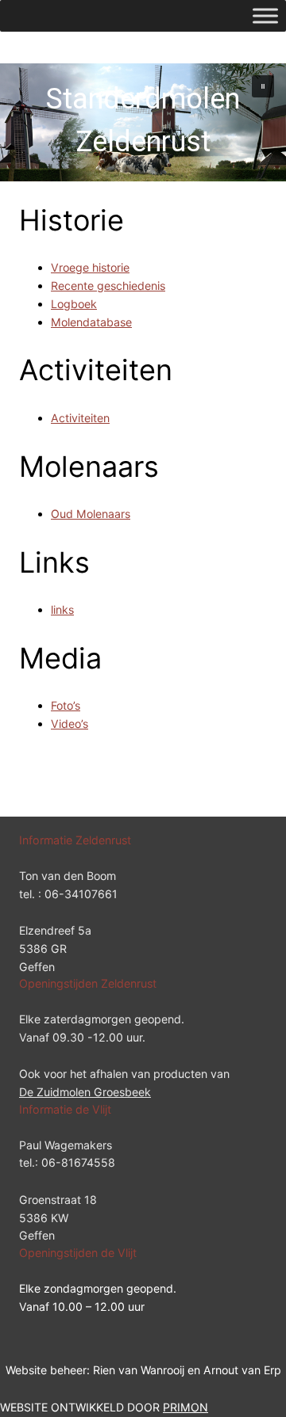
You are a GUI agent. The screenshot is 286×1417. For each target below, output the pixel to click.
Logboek (74, 303)
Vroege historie (90, 267)
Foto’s (65, 705)
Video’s (69, 723)
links (62, 609)
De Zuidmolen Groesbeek (85, 1092)
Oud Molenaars (90, 513)
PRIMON (185, 1407)
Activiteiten (80, 418)
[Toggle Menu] (265, 15)
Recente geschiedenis (108, 285)
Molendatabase (91, 322)
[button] (263, 86)
